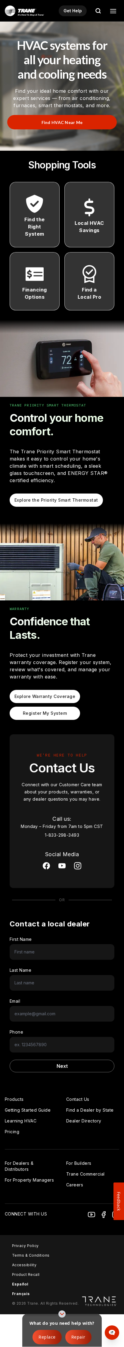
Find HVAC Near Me (62, 122)
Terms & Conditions (31, 1255)
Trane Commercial (85, 1173)
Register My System (45, 713)
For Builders (78, 1163)
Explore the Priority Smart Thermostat (56, 500)
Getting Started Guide (28, 1110)
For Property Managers (29, 1179)
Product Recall (26, 1274)
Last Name (20, 970)
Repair (78, 1337)
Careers (74, 1184)
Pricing (12, 1131)
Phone (16, 1031)
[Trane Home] (24, 11)
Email (15, 1001)
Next (62, 1066)
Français (21, 1293)
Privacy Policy (25, 1245)
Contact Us (77, 1099)
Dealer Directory (83, 1120)
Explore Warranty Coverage (44, 696)
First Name (21, 939)
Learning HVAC (20, 1120)
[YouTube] (91, 1214)
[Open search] (98, 11)
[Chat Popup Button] (112, 1332)
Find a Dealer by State (90, 1110)
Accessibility (24, 1265)
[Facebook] (103, 1214)
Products (14, 1099)
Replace (47, 1337)
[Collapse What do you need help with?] (62, 1314)
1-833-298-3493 (62, 835)
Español (20, 1284)
